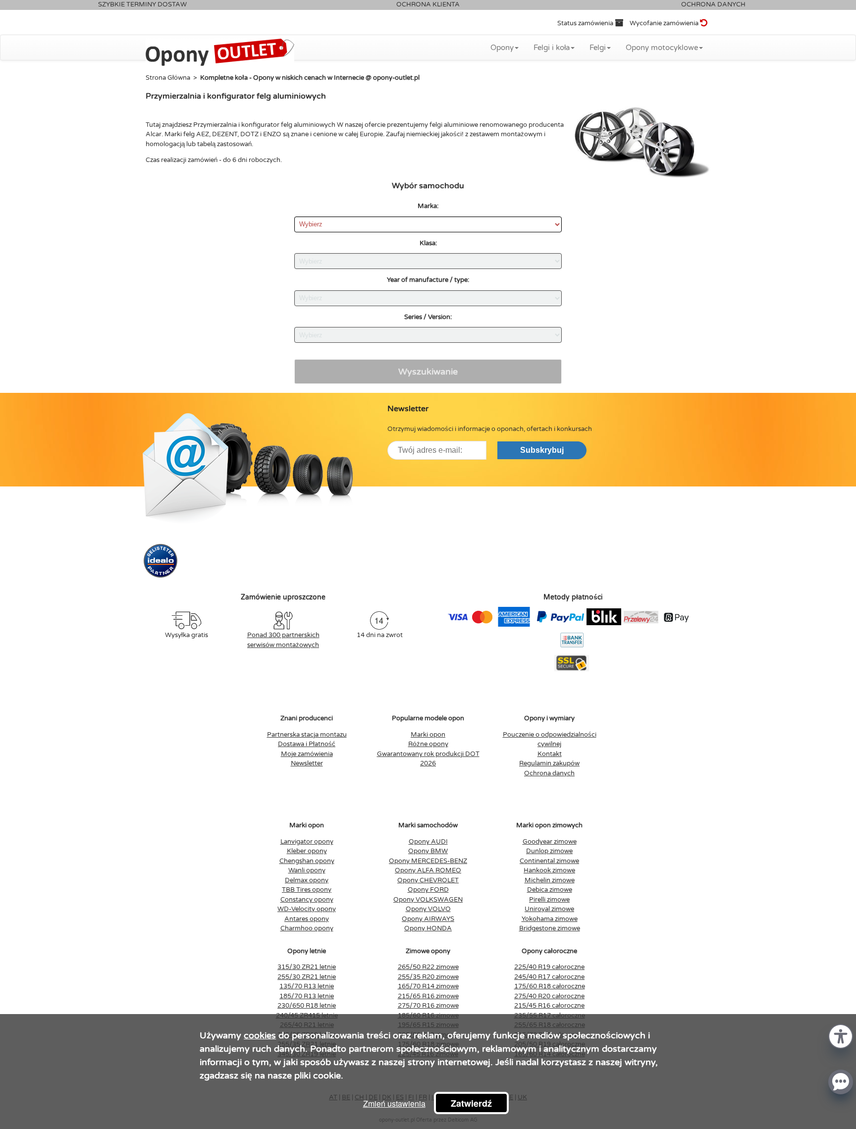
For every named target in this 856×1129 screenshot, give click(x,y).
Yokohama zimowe (550, 919)
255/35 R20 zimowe (428, 977)
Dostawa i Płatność (306, 744)
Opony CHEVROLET (428, 880)
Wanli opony (306, 870)
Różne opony (428, 744)
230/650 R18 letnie (306, 1006)
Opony (502, 47)
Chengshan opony (306, 861)
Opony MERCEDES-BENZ (428, 861)
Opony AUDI (428, 842)
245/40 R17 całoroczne (549, 977)
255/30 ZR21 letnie (306, 977)
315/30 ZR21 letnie (306, 967)
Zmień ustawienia (394, 1103)
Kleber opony (307, 851)
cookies (260, 1035)
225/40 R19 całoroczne (549, 967)
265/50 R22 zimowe (428, 967)
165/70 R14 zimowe (428, 986)
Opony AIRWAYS (428, 919)
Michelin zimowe (550, 880)
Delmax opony (306, 880)
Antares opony (306, 919)
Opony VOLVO (428, 909)
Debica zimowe (549, 890)
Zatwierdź (471, 1103)
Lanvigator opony (306, 842)
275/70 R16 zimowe (428, 1006)
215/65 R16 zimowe (428, 996)
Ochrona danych (549, 773)
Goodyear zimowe (550, 842)
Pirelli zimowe (549, 900)
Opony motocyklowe (662, 47)
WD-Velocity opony (306, 909)
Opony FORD (428, 890)
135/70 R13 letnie (306, 986)
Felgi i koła (552, 47)
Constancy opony (306, 900)
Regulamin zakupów (549, 763)
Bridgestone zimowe (549, 928)
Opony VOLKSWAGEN (428, 900)
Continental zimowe (549, 861)
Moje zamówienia (307, 754)
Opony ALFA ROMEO (428, 870)
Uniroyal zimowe (549, 909)
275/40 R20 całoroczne (549, 996)
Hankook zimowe (549, 870)
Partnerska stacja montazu (307, 735)
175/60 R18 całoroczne (549, 986)
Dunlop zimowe (549, 851)
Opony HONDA (428, 928)
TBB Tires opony (306, 890)
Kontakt (549, 754)
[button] (840, 1035)
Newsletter (307, 763)
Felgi (597, 47)
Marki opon (428, 735)
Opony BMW (428, 851)
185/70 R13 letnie (306, 996)
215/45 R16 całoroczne (549, 1006)
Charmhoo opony (306, 928)
